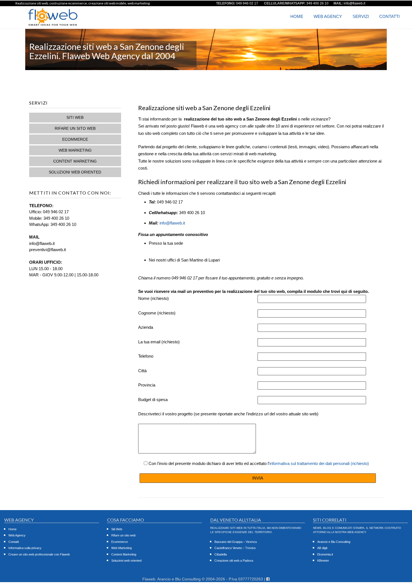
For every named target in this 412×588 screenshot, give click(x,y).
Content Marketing (75, 161)
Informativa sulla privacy (24, 548)
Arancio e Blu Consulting (333, 541)
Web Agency (328, 16)
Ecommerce (75, 139)
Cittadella (220, 554)
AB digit (322, 548)
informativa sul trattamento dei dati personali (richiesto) (319, 463)
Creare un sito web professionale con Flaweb (39, 554)
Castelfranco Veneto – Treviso (235, 548)
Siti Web (75, 117)
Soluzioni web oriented (75, 172)
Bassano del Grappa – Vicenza (235, 541)
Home (296, 16)
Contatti (389, 16)
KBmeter (323, 560)
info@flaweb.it (172, 223)
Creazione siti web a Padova (233, 560)
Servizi (361, 16)
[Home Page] (52, 24)
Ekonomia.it (325, 554)
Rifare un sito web (75, 128)
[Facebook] (268, 579)
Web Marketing (75, 150)
